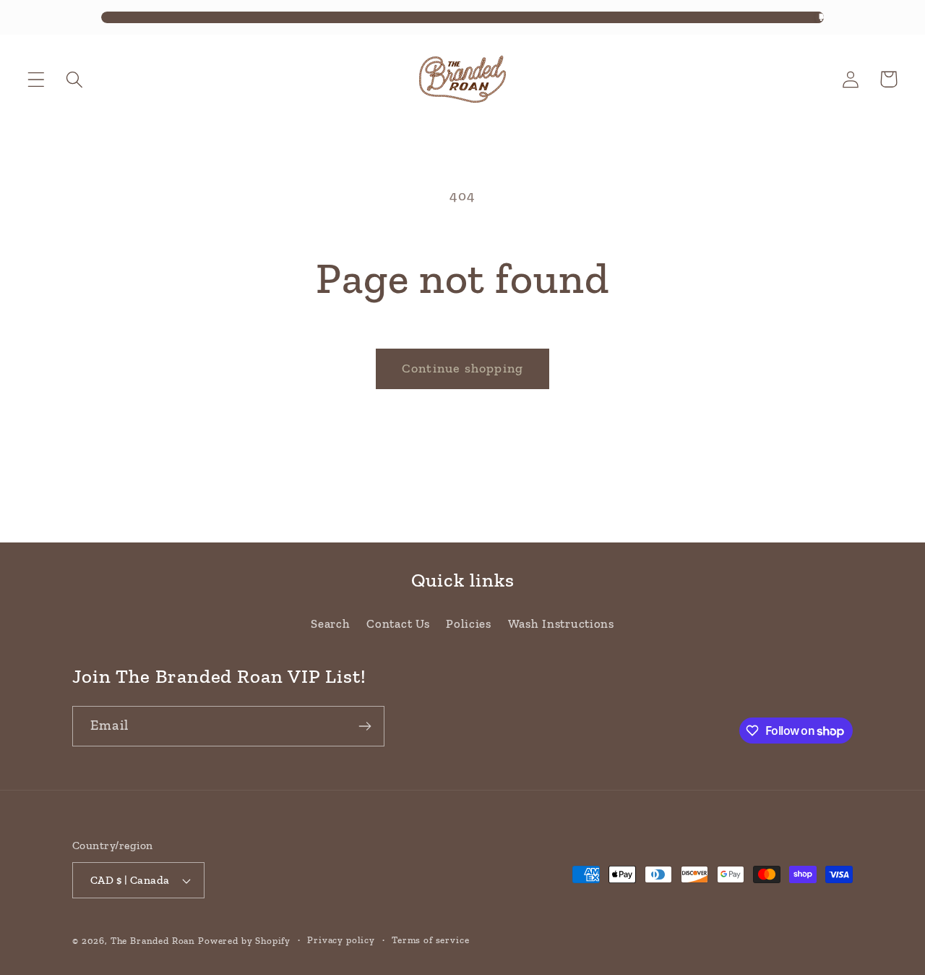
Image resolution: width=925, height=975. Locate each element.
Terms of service (430, 939)
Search (330, 623)
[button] (36, 79)
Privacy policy (341, 939)
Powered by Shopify (244, 940)
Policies (468, 623)
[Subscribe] (364, 726)
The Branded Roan (153, 940)
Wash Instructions (561, 623)
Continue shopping (462, 368)
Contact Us (397, 623)
